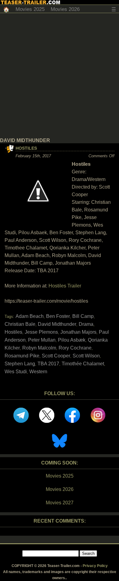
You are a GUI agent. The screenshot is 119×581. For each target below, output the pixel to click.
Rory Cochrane (75, 347)
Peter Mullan (42, 340)
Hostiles (26, 148)
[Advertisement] (59, 75)
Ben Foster (58, 316)
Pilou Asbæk (71, 340)
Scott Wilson (86, 355)
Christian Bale (20, 324)
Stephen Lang (20, 363)
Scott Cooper (56, 355)
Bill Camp (83, 316)
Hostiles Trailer (65, 285)
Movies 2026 (65, 9)
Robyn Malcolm (39, 347)
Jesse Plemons (41, 332)
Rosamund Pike (22, 355)
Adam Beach (30, 316)
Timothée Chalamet (83, 363)
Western (38, 371)
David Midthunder (57, 324)
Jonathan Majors (78, 332)
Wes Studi (16, 371)
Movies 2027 (60, 502)
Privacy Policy (95, 566)
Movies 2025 (30, 9)
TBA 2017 (48, 363)
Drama (86, 324)
